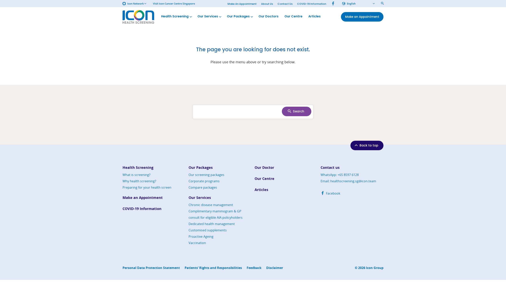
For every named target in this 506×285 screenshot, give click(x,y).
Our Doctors (268, 16)
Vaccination (197, 243)
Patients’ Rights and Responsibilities (213, 268)
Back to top (369, 145)
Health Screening (175, 16)
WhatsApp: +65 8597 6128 (340, 175)
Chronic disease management (211, 205)
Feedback (254, 268)
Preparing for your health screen (147, 187)
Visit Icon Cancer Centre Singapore (174, 3)
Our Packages (238, 16)
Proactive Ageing (201, 236)
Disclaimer (274, 268)
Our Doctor (264, 167)
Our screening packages (206, 175)
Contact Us (285, 4)
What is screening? (136, 175)
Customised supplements (208, 230)
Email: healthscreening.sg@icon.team (348, 181)
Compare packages (203, 187)
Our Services (207, 16)
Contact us (330, 167)
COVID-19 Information (311, 4)
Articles (314, 16)
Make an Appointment (143, 198)
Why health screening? (139, 181)
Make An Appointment (242, 4)
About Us (267, 4)
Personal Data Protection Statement (151, 268)
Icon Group (374, 268)
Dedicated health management (212, 224)
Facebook (332, 193)
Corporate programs (204, 181)
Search (298, 111)
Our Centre (293, 16)
